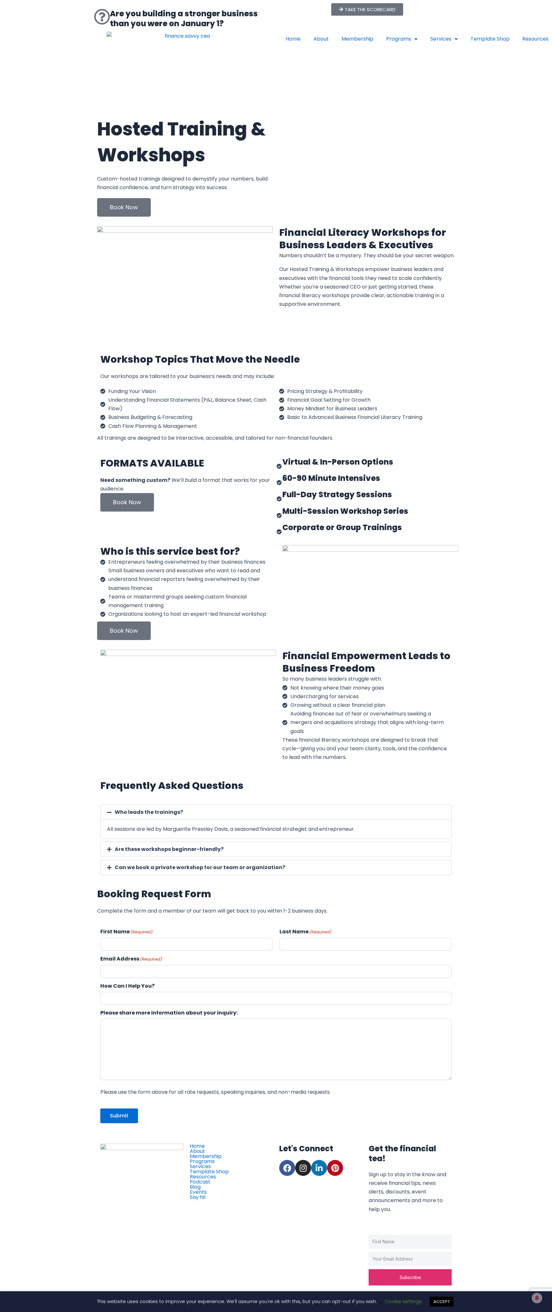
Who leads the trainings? (149, 812)
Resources (203, 1176)
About (321, 38)
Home (293, 38)
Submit (119, 1115)
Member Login (212, 1204)
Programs (398, 38)
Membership (357, 38)
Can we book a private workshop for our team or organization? (200, 867)
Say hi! (198, 1197)
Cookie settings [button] (403, 1301)
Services (440, 38)
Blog (195, 1187)
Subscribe (410, 1277)
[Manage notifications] (537, 1298)
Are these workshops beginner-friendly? (169, 849)
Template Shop (490, 38)
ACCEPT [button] (441, 1302)
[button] (276, 812)
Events (198, 1192)
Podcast (200, 1182)
